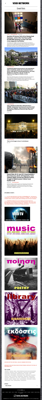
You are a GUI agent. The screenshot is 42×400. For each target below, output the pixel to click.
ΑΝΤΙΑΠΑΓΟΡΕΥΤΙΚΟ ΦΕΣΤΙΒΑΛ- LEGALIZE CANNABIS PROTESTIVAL (18, 362)
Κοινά (28, 377)
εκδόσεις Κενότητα (7, 380)
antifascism (12, 372)
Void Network (5, 398)
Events (8, 34)
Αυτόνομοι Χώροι (12, 377)
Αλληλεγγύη (6, 376)
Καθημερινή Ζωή (23, 377)
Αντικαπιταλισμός (20, 376)
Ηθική (16, 377)
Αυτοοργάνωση (7, 377)
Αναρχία (10, 376)
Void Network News (14, 34)
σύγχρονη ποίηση (23, 380)
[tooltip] (18, 390)
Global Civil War (25, 372)
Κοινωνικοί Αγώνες (32, 377)
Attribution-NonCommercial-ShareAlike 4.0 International (21, 398)
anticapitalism (7, 372)
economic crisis (20, 372)
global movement (32, 372)
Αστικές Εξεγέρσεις (31, 376)
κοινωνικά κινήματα (17, 380)
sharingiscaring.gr (36, 398)
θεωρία (12, 380)
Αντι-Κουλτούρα (14, 376)
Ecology (15, 372)
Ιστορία (19, 377)
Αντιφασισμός (26, 376)
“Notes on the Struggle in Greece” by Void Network (17, 141)
